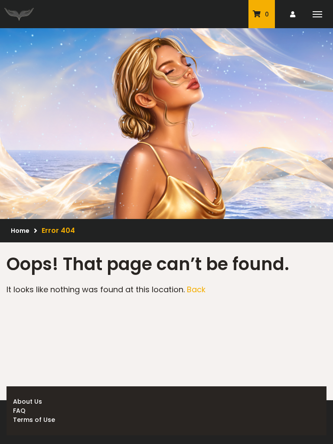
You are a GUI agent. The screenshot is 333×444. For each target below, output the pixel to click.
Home (20, 230)
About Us (27, 401)
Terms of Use (34, 419)
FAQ (19, 410)
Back (196, 289)
